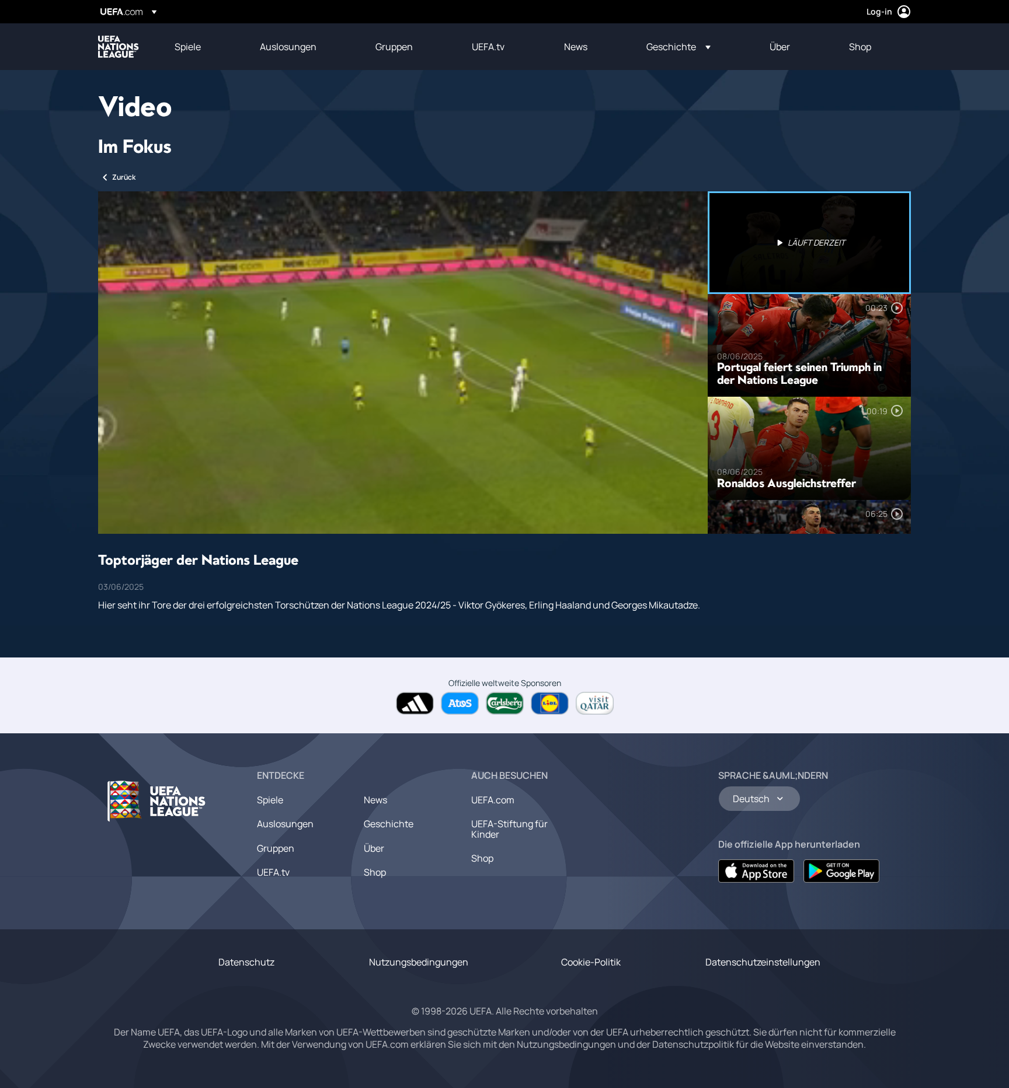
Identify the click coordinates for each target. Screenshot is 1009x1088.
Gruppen (275, 848)
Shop (375, 872)
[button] (678, 47)
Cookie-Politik (591, 962)
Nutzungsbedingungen (418, 962)
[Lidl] (550, 703)
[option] (809, 242)
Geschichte (388, 823)
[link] (187, 47)
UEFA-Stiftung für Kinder (509, 829)
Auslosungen (285, 823)
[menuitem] (202, 47)
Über (374, 848)
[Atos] (460, 703)
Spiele (270, 799)
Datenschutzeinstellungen (762, 962)
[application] (403, 362)
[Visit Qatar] (595, 703)
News (375, 799)
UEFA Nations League (118, 47)
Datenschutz (246, 962)
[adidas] (415, 703)
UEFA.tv (273, 872)
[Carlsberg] (505, 703)
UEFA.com (492, 799)
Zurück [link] (123, 177)
